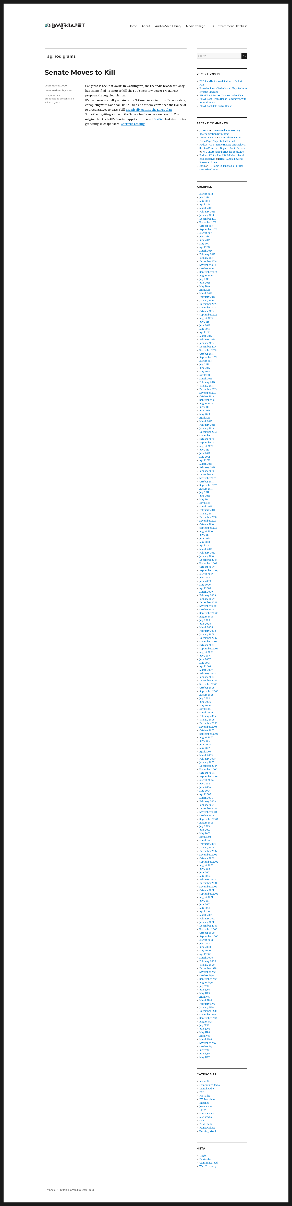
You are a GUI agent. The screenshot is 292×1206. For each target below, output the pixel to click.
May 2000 (205, 950)
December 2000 (208, 925)
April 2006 (205, 709)
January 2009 (206, 599)
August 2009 (206, 574)
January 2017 (206, 257)
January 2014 (206, 385)
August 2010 (206, 531)
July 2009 (204, 577)
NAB (69, 90)
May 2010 (204, 542)
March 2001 (205, 915)
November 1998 (207, 1014)
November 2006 (208, 684)
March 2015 (205, 336)
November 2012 (207, 435)
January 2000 (207, 964)
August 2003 (206, 822)
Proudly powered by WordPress (76, 1190)
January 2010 (206, 556)
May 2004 (205, 790)
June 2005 (205, 744)
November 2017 (207, 222)
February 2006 (207, 716)
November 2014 (207, 350)
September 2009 (208, 570)
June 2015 (204, 325)
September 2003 (208, 819)
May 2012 (204, 456)
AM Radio (204, 1081)
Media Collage (195, 26)
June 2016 (204, 282)
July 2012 (204, 449)
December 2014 (208, 346)
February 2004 (207, 801)
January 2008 (206, 634)
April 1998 (204, 1035)
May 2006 (205, 705)
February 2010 (207, 552)
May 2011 (204, 499)
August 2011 (205, 488)
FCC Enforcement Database (228, 26)
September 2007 (208, 648)
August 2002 (206, 865)
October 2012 (206, 439)
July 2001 (204, 900)
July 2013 (204, 407)
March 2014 (205, 378)
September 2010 (208, 527)
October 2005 (206, 730)
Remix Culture (207, 1127)
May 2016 (204, 286)
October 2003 (206, 815)
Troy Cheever (206, 137)
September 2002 (208, 861)
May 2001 (204, 908)
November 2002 (208, 854)
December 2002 (208, 851)
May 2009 (205, 584)
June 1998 (204, 1028)
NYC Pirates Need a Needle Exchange (223, 151)
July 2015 (204, 321)
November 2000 (208, 929)
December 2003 (208, 808)
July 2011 (204, 492)
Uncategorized (207, 1131)
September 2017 (208, 229)
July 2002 (204, 868)
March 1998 (205, 1039)
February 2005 (207, 758)
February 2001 (207, 918)
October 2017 (206, 225)
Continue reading (133, 124)
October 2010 (206, 524)
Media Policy (59, 90)
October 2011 (206, 481)
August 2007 (206, 652)
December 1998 (207, 1011)
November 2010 (207, 520)
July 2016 (204, 279)
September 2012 (208, 442)
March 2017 (205, 250)
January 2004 (207, 805)
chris (202, 166)
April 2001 (205, 911)
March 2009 (206, 591)
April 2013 (204, 417)
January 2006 (206, 719)
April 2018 (204, 204)
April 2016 (204, 289)
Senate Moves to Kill (80, 72)
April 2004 (205, 794)
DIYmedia (50, 1190)
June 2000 (205, 947)
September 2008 (208, 613)
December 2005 (208, 723)
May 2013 (204, 414)
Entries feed (206, 1159)
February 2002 (207, 879)
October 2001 (206, 890)
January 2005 (206, 762)
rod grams (54, 102)
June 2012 (204, 453)
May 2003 (204, 833)
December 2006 (208, 680)
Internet (204, 1102)
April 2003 (205, 837)
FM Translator (207, 1099)
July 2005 (204, 741)
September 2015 (208, 314)
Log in (202, 1155)
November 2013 (207, 392)
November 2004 (208, 769)
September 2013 (208, 400)
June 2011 (204, 495)
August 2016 (206, 275)
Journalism (205, 1106)
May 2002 (205, 876)
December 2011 (207, 474)
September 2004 (208, 776)
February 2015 (207, 339)
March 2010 (205, 549)
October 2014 (206, 353)
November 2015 (207, 307)
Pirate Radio (206, 1124)
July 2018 (204, 197)
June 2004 (205, 787)
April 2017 (204, 247)
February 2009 (207, 595)
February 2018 (207, 211)
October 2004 (207, 773)
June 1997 (204, 1053)
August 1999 (206, 982)
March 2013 (205, 421)
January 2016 (206, 300)
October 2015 (206, 311)
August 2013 (206, 403)
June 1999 (204, 989)
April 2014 (204, 375)
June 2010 (204, 538)
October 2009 (206, 567)
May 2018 (204, 201)
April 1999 (204, 996)
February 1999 (207, 1003)
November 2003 (208, 812)
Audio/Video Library (168, 26)
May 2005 (204, 748)
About (146, 26)
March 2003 (206, 840)
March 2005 (206, 755)
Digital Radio (206, 1088)
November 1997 (207, 1043)
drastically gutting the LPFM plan (149, 109)
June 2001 (204, 904)
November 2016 (207, 265)
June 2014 (204, 368)
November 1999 (207, 972)
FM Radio (204, 1095)
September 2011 (208, 485)
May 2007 (204, 662)
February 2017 (207, 254)
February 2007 (207, 673)
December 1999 (207, 968)
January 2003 (206, 847)
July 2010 (204, 535)
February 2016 (207, 297)
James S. (204, 130)
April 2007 (205, 666)
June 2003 (205, 829)
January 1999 (206, 1007)
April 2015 (204, 332)
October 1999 (206, 975)
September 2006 (208, 691)
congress (50, 95)
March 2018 (205, 208)
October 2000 (207, 932)
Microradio (205, 1117)
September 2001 (208, 893)
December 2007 (208, 638)
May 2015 (204, 329)
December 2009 (208, 559)
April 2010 (204, 545)
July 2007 (204, 655)
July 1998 (204, 1025)
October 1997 (206, 1046)
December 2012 (208, 432)
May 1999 (204, 993)
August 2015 (206, 318)
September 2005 (208, 733)
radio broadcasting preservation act (59, 99)
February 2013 (207, 424)
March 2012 (205, 464)
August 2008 (206, 616)
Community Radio (209, 1085)
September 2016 (208, 272)
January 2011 (206, 513)
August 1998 (206, 1021)
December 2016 (207, 261)
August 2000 (206, 940)
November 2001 (208, 886)
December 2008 (208, 602)
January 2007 (206, 677)
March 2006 (206, 712)
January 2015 (206, 343)
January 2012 (206, 471)
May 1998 (204, 1032)
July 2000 (204, 943)
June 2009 (205, 581)
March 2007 (206, 670)
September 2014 (208, 357)
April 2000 (205, 954)
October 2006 (206, 687)
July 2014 (204, 364)
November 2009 (208, 563)
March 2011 (205, 506)
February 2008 (207, 630)
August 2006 (206, 694)
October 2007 (206, 645)
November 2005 (208, 726)
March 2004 (206, 797)
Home (133, 26)
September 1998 (208, 1018)
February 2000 (207, 961)
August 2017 (205, 233)
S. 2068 (159, 119)
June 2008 (205, 623)
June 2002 (205, 872)
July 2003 (204, 826)
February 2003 (207, 844)
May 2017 (204, 243)
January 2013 (206, 428)
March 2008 (206, 627)
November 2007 (208, 641)
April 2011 (204, 503)
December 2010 (208, 517)
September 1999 (208, 979)
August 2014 (206, 360)
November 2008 (208, 606)
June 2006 (205, 702)
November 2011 (207, 478)
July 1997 (204, 1050)
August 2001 (206, 897)
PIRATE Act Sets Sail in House (215, 106)
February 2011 (207, 510)
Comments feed (208, 1162)
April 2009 (205, 588)
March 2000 (206, 957)
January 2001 (206, 922)
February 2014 (207, 382)
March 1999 (205, 1000)
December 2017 (207, 218)
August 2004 (206, 780)
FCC (201, 1092)
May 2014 (204, 371)
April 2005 (205, 751)
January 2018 (206, 215)
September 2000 (208, 936)
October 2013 (206, 396)
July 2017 (204, 236)
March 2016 (205, 293)
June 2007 (205, 659)
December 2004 (208, 765)
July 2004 (204, 783)
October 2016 (206, 268)
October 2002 (206, 858)
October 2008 (206, 609)
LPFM (48, 90)
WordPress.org (207, 1166)
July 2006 (204, 698)
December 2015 (207, 304)
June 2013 (204, 410)
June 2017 (204, 240)
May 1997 (204, 1057)
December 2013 (208, 389)
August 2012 (206, 446)
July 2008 (204, 620)
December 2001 (208, 883)
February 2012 (207, 467)
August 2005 (206, 737)
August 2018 (206, 194)
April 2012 (204, 460)
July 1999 (204, 986)
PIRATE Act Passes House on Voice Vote (221, 95)
